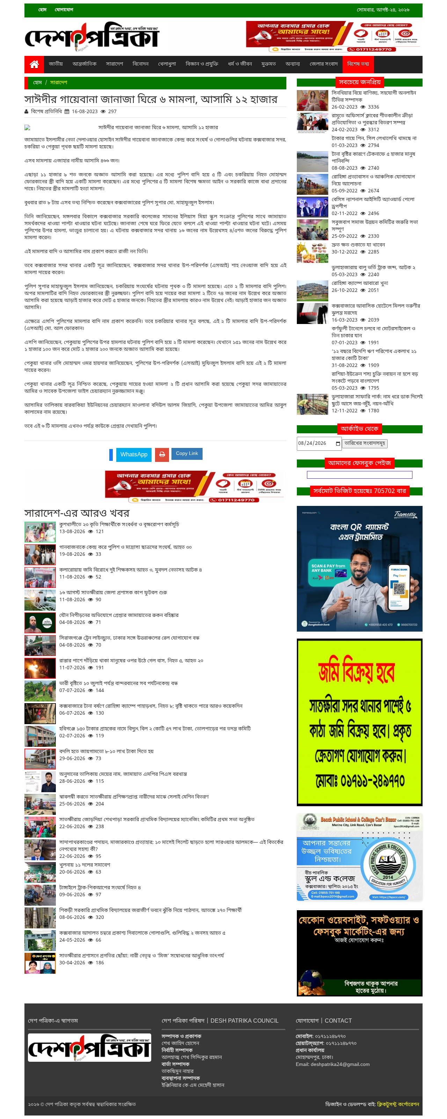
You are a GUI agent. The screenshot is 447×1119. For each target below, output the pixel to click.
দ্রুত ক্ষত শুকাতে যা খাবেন (358, 249)
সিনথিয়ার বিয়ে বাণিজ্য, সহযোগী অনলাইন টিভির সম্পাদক (374, 100)
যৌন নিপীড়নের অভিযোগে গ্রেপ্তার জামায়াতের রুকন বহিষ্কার (118, 619)
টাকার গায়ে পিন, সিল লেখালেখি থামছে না (374, 142)
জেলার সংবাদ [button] (324, 64)
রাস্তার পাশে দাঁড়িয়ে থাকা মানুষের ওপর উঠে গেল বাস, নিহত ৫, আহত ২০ (131, 664)
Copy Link (187, 453)
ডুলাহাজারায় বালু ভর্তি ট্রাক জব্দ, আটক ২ (373, 271)
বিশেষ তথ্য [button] (358, 64)
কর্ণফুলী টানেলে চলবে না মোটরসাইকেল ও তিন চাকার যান (373, 336)
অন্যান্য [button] (293, 64)
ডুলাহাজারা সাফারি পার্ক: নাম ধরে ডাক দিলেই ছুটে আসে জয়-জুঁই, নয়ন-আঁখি (377, 404)
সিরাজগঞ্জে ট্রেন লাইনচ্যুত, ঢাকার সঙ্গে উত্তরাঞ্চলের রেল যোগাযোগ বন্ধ (129, 642)
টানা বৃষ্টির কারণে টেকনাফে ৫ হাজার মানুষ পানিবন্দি (373, 161)
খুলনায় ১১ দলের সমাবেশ (84, 869)
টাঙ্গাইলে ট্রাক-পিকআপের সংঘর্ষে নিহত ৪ (100, 891)
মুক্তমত (269, 64)
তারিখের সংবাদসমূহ (365, 443)
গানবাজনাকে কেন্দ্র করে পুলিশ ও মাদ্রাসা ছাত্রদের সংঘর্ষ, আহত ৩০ (125, 551)
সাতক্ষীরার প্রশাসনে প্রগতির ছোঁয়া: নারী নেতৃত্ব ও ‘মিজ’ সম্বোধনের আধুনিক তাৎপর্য (141, 959)
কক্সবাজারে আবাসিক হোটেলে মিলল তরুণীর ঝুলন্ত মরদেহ (376, 313)
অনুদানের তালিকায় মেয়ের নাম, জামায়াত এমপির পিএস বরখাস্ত (123, 778)
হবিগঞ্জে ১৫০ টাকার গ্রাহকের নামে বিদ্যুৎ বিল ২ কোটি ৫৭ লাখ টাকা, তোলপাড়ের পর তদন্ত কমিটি (155, 732)
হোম (42, 10)
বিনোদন (140, 64)
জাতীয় (56, 64)
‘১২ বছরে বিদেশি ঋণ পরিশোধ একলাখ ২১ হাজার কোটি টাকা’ (374, 358)
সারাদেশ (114, 64)
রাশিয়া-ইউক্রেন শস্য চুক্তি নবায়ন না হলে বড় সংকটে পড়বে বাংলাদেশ (375, 381)
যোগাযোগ (64, 10)
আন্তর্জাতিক (84, 64)
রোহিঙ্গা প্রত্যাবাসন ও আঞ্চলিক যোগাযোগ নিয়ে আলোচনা (373, 184)
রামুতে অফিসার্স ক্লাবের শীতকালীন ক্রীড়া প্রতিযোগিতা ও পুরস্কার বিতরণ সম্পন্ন (372, 123)
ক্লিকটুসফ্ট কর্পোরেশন (398, 1105)
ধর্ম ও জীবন (240, 64)
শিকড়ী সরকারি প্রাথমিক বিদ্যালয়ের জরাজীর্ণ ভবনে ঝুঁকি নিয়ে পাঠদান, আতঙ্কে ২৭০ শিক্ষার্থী (150, 914)
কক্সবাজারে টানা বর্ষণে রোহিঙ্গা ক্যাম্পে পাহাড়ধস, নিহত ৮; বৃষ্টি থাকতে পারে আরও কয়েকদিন (150, 710)
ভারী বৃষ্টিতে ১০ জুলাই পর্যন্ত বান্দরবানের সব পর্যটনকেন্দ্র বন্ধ (118, 687)
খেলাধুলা (167, 64)
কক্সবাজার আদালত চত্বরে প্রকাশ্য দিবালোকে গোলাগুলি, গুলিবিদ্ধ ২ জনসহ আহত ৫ (142, 937)
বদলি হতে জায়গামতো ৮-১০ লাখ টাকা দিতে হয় (106, 755)
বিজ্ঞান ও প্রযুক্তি (202, 64)
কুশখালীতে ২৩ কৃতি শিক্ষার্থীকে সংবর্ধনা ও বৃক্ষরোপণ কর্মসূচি (119, 528)
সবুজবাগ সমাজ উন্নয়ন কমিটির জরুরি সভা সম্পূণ (375, 229)
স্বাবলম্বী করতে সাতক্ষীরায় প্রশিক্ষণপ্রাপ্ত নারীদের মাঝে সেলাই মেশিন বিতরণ (133, 801)
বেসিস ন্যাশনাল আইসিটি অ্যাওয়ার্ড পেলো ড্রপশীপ (373, 207)
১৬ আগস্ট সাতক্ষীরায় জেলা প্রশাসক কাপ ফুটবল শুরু (113, 596)
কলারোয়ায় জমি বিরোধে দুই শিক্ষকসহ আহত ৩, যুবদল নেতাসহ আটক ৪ (130, 574)
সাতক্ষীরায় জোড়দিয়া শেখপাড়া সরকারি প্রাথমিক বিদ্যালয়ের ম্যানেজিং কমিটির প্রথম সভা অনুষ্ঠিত (157, 823)
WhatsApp (133, 455)
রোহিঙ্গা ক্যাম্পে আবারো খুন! (360, 287)
